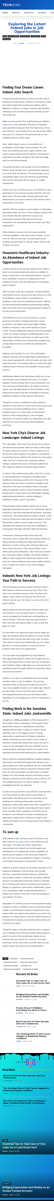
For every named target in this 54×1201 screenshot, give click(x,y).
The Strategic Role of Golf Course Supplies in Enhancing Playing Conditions (33, 1036)
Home (18, 986)
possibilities (29, 483)
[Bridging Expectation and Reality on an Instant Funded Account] (9, 997)
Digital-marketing (13, 36)
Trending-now (35, 36)
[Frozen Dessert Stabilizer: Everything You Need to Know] (9, 1010)
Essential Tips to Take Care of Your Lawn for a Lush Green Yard (33, 981)
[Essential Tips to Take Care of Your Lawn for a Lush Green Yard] (9, 983)
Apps (4, 36)
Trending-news (25, 36)
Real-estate (7, 1106)
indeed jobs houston (11, 962)
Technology (21, 1026)
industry (15, 282)
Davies (21, 43)
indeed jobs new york (11, 965)
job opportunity (22, 842)
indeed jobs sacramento (12, 969)
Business (19, 999)
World (43, 36)
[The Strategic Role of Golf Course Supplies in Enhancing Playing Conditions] (9, 1037)
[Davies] (15, 43)
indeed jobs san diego (30, 969)
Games (18, 1041)
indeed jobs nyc (26, 965)
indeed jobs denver (27, 959)
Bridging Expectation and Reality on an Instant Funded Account (32, 995)
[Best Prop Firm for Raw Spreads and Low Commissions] (9, 1024)
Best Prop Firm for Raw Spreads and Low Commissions (32, 1022)
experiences (8, 124)
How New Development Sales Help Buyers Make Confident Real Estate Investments (24, 1101)
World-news (6, 39)
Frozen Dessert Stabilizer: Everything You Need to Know (31, 1009)
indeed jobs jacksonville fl (29, 962)
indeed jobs (14, 959)
